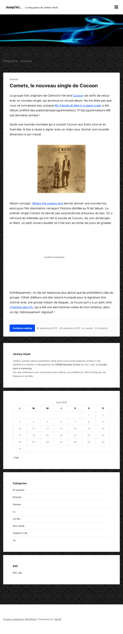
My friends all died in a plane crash (78, 105)
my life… (17, 518)
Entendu (14, 79)
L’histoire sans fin (21, 307)
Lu (14, 511)
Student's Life (20, 533)
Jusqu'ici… (14, 7)
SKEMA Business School (67, 364)
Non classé (18, 525)
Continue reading (22, 328)
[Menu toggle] (116, 7)
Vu (14, 540)
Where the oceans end (47, 203)
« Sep (16, 457)
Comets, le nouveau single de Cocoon (54, 85)
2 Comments (101, 328)
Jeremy (89, 328)
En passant (18, 490)
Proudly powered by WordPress (19, 619)
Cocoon (78, 95)
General (17, 504)
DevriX (57, 619)
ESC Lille (17, 572)
